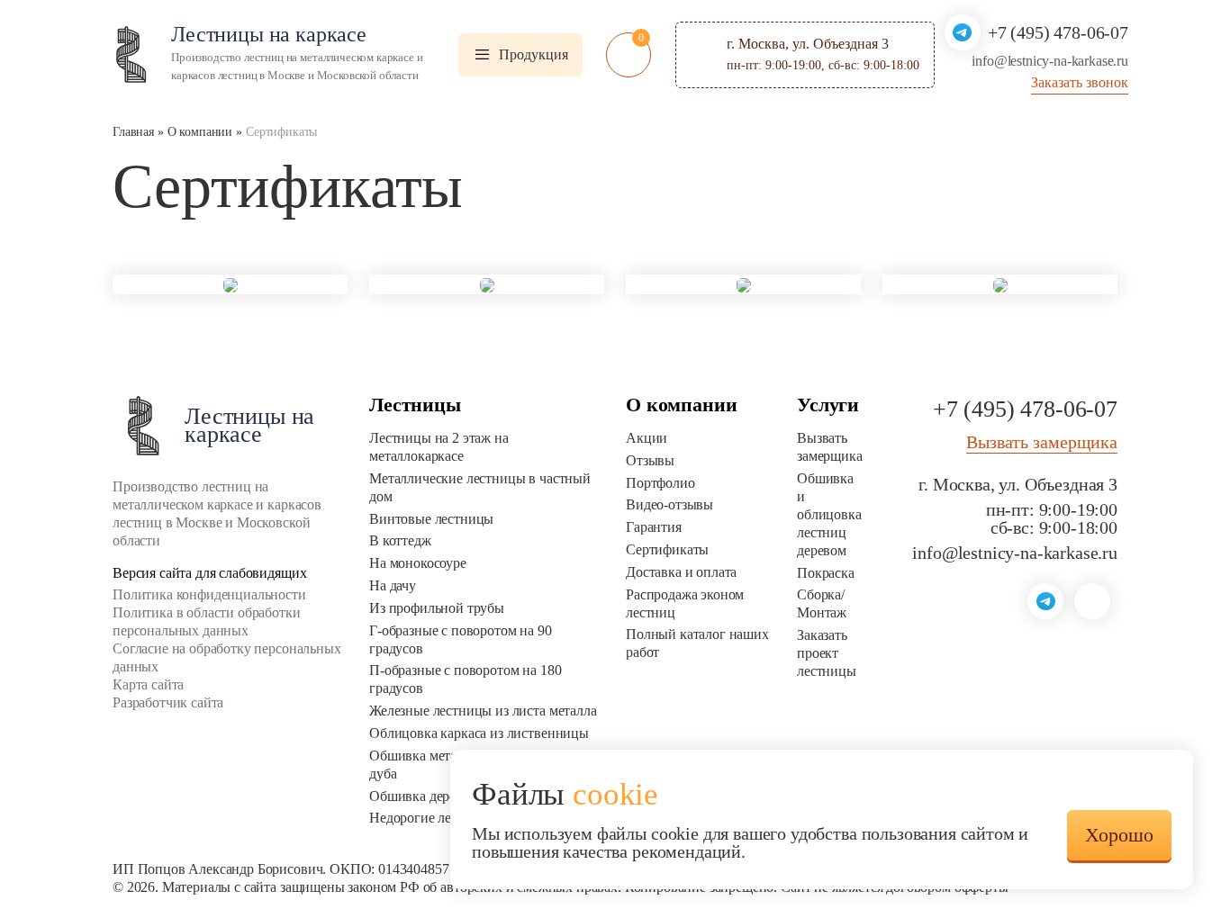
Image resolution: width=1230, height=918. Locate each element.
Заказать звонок (1079, 82)
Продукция (533, 54)
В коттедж (400, 540)
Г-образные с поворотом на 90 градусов (460, 639)
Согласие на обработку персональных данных (227, 657)
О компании (681, 405)
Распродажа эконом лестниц (685, 603)
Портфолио (660, 482)
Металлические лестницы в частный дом (480, 487)
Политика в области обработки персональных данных (207, 621)
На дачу (392, 585)
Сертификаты (667, 549)
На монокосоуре (417, 563)
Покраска (826, 572)
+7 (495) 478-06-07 (1058, 32)
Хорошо (1119, 835)
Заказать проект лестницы (826, 653)
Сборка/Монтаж (821, 603)
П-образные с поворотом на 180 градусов (465, 679)
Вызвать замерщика (829, 447)
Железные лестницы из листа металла (483, 710)
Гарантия (654, 527)
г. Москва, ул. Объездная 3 (1017, 484)
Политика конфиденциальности (209, 594)
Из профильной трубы (436, 608)
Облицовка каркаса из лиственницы (479, 733)
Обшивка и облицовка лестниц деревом (829, 514)
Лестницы (415, 405)
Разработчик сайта (168, 702)
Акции (646, 438)
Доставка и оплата (681, 572)
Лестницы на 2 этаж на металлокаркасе (439, 447)
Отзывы (650, 460)
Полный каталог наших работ (697, 643)
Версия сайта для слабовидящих (209, 572)
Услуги (828, 405)
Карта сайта (148, 684)
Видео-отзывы (669, 504)
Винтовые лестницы (431, 518)
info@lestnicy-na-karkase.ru (1014, 553)
